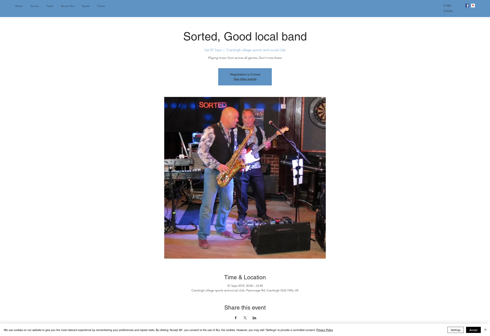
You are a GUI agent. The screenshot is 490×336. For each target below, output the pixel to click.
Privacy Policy (324, 330)
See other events (245, 79)
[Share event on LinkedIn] (254, 317)
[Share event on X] (245, 317)
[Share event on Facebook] (236, 317)
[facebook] (467, 5)
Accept (473, 330)
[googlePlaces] (473, 5)
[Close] (485, 330)
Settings (456, 330)
